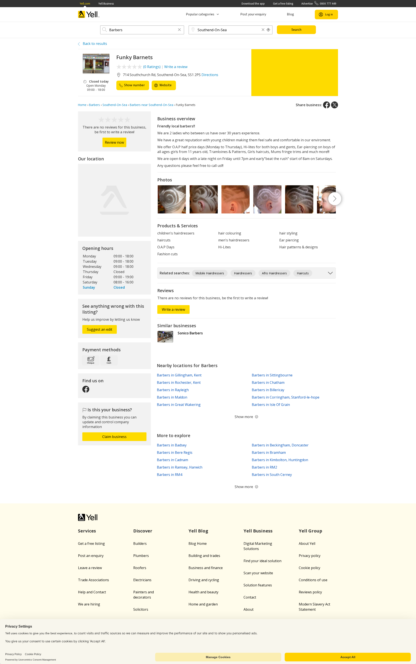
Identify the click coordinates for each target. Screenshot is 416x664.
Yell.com (85, 4)
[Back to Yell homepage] (89, 14)
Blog (290, 14)
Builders (140, 543)
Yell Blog (198, 531)
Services (87, 531)
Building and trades (204, 555)
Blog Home (197, 543)
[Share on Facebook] (326, 104)
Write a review (175, 66)
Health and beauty (203, 592)
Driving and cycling (203, 580)
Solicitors (140, 609)
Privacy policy (309, 555)
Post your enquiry (253, 14)
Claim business (114, 436)
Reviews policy (310, 592)
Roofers (139, 567)
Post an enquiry (91, 555)
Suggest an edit (99, 329)
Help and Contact (92, 592)
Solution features (258, 585)
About (249, 609)
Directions (210, 74)
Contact (250, 597)
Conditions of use (313, 580)
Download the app (253, 4)
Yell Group (310, 531)
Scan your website (258, 573)
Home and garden (203, 604)
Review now (114, 142)
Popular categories (200, 14)
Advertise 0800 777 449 (318, 4)
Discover (142, 531)
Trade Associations (93, 580)
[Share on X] (334, 104)
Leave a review (90, 567)
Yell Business (106, 4)
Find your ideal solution (262, 560)
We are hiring (89, 604)
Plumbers (141, 555)
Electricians (142, 580)
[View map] (114, 200)
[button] (179, 30)
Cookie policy (309, 567)
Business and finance (205, 567)
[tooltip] (268, 30)
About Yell (307, 543)
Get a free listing (283, 4)
